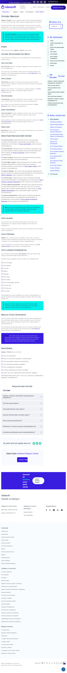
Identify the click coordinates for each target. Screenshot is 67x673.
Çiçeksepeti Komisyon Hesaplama (11, 621)
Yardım (22, 12)
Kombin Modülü (55, 170)
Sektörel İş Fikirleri (6, 647)
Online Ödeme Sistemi (7, 552)
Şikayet (3, 554)
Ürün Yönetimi (29, 12)
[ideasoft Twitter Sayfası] (54, 510)
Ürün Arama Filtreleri (56, 146)
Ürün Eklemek (33, 73)
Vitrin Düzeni (54, 139)
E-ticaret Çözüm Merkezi (8, 595)
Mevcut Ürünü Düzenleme (57, 61)
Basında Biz (4, 534)
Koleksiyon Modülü (56, 122)
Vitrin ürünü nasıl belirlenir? (55, 96)
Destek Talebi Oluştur (23, 460)
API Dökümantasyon (7, 546)
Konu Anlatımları (28, 515)
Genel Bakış (53, 63)
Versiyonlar (4, 636)
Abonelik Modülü (6, 592)
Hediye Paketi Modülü (56, 124)
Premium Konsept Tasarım (8, 601)
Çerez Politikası (5, 560)
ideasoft (15, 12)
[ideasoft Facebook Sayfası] (46, 510)
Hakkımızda (4, 531)
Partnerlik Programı (6, 598)
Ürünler (52, 65)
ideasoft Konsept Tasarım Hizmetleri (11, 583)
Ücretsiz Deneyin (58, 7)
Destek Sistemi (28, 512)
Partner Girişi (4, 540)
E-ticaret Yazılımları (15, 663)
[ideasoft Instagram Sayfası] (50, 510)
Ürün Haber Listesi (30, 166)
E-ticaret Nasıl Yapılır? (7, 644)
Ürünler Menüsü (55, 168)
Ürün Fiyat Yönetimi (56, 165)
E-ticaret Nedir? (5, 641)
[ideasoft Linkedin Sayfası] (58, 510)
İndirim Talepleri (6, 175)
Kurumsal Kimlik (5, 543)
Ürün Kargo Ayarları (56, 149)
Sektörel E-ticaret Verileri (8, 653)
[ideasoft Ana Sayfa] (8, 7)
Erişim (52, 40)
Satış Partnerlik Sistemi (7, 537)
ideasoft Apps (5, 580)
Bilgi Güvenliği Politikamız (8, 563)
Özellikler (4, 577)
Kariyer (3, 549)
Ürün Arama (53, 51)
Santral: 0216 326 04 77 (8, 513)
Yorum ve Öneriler (25, 144)
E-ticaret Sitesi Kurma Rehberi (9, 638)
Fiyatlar (35, 7)
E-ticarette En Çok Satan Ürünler (10, 650)
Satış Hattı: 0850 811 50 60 (9, 510)
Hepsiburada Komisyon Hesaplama (11, 618)
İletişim (48, 7)
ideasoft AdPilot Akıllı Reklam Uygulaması (13, 589)
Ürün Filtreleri (53, 54)
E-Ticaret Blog (5, 630)
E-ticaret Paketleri (6, 572)
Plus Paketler (5, 574)
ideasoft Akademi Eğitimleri (9, 633)
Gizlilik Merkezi (5, 557)
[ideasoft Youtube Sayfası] (62, 510)
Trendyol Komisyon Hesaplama (10, 613)
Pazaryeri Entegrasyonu (7, 607)
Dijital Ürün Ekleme (56, 127)
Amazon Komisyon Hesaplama (9, 615)
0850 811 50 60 (54, 1)
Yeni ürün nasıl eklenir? (54, 85)
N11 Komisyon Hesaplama (8, 610)
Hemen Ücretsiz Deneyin (37, 480)
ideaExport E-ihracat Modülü (9, 586)
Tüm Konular (54, 174)
